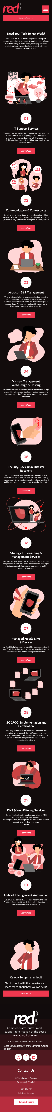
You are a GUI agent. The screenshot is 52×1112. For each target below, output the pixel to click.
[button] (45, 9)
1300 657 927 (26, 1089)
